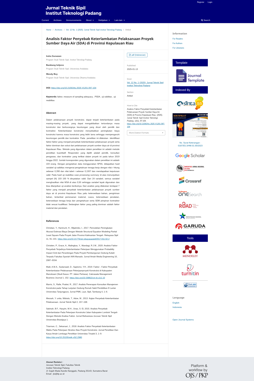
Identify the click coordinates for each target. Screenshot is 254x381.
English (176, 303)
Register (200, 2)
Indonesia (177, 307)
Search (206, 20)
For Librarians (178, 48)
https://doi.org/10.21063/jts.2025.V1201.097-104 (73, 88)
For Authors (177, 43)
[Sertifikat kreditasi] (190, 137)
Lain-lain (119, 20)
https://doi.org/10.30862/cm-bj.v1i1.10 (87, 278)
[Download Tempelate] (190, 82)
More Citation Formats (139, 132)
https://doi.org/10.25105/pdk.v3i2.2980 (64, 337)
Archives (57, 20)
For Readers (178, 39)
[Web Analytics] (190, 285)
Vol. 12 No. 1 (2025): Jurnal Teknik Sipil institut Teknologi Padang (94, 30)
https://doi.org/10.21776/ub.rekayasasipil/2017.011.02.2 (84, 239)
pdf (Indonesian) (138, 55)
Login (210, 2)
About (89, 20)
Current (45, 20)
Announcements (73, 20)
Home (48, 30)
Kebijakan (103, 20)
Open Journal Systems (183, 319)
